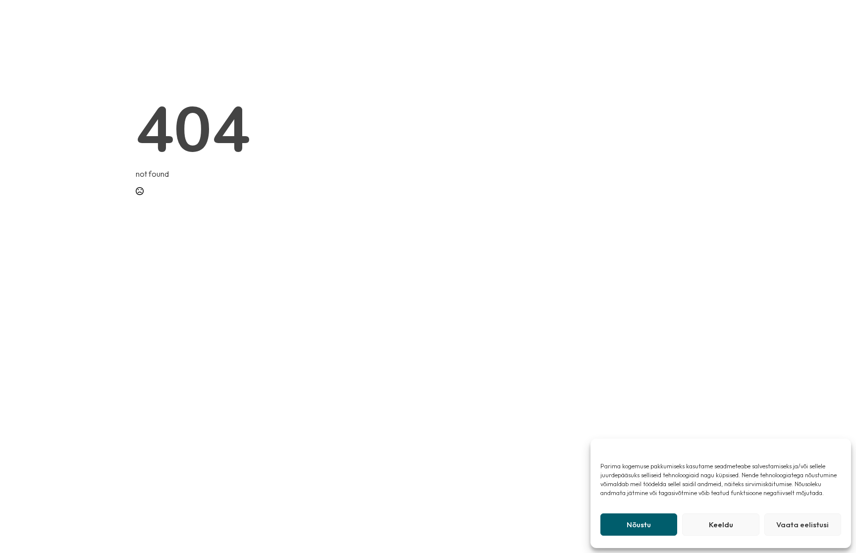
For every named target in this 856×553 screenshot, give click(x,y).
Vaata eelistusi (802, 524)
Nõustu (639, 524)
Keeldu (721, 524)
